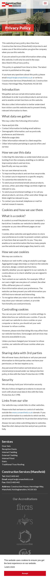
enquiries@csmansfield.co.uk (19, 77)
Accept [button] (25, 573)
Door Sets (6, 446)
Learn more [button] (9, 567)
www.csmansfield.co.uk (22, 412)
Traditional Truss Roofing (13, 464)
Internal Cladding (9, 452)
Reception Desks (9, 449)
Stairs (4, 461)
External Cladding (10, 455)
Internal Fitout (8, 458)
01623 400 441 (12, 476)
